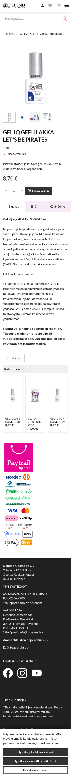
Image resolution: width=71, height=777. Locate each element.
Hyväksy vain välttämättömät (35, 761)
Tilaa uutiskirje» (14, 700)
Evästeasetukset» (16, 647)
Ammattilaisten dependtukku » (25, 640)
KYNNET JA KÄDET (20, 33)
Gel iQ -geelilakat (52, 33)
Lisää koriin (38, 191)
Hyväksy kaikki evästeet (35, 752)
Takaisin (13, 358)
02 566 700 (17, 598)
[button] (42, 6)
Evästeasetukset (35, 770)
